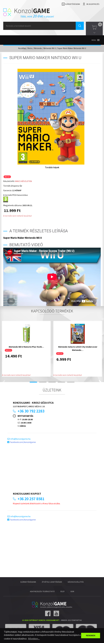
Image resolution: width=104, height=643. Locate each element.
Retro (29, 48)
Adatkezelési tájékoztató (42, 591)
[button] (94, 40)
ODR (72, 591)
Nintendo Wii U (49, 48)
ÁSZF (62, 591)
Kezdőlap (22, 48)
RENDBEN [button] (90, 635)
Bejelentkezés (93, 4)
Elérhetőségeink (72, 4)
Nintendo (38, 48)
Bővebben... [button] (34, 639)
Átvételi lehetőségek (52, 582)
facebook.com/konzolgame (23, 442)
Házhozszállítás (76, 582)
